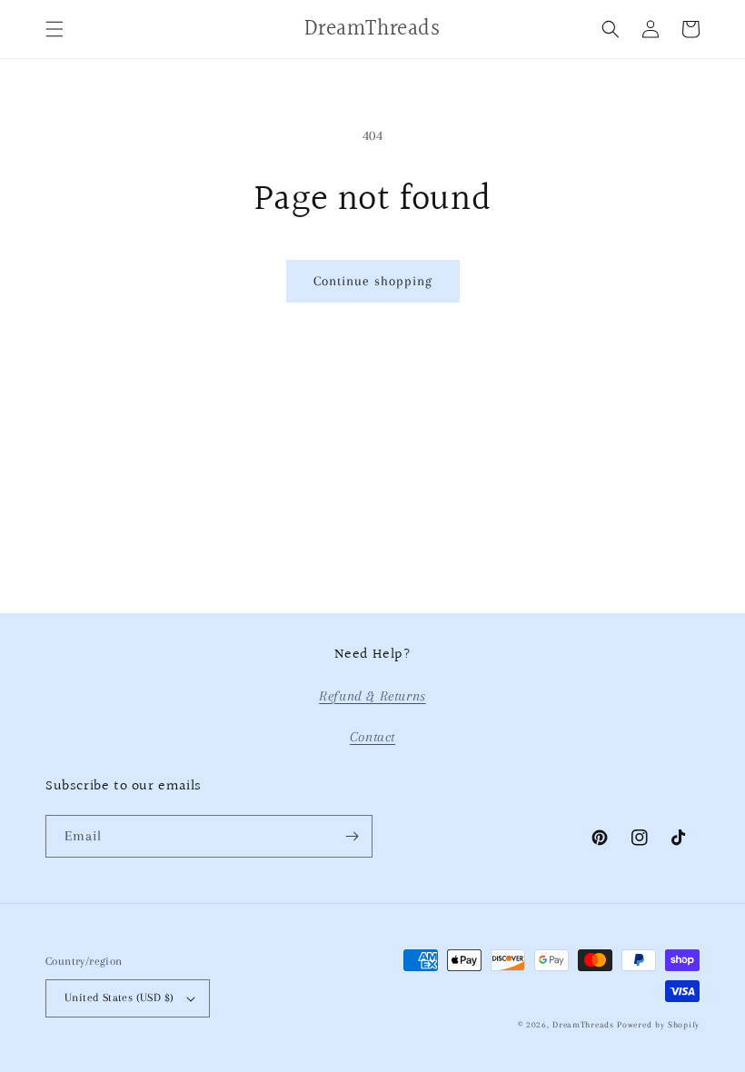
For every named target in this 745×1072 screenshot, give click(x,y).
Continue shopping (372, 280)
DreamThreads (582, 1024)
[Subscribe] (352, 836)
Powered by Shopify (658, 1024)
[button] (54, 29)
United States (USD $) (119, 997)
